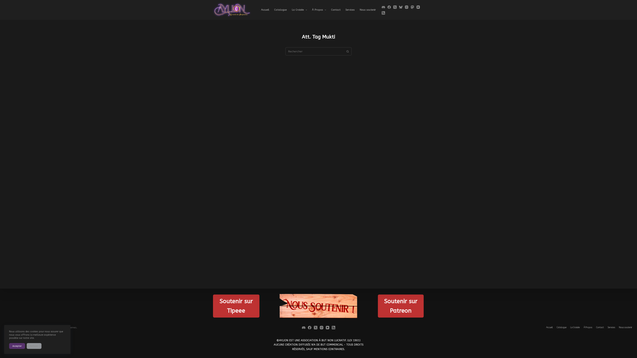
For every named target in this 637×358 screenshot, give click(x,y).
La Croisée (298, 9)
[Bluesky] (400, 7)
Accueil (265, 9)
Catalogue (280, 9)
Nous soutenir (368, 9)
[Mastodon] (412, 7)
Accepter (17, 346)
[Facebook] (389, 7)
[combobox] (315, 51)
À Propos (317, 9)
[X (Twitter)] (395, 7)
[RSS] (383, 13)
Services (350, 9)
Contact (336, 9)
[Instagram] (406, 7)
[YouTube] (418, 7)
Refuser (34, 346)
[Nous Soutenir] (318, 306)
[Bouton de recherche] (347, 51)
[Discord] (383, 7)
